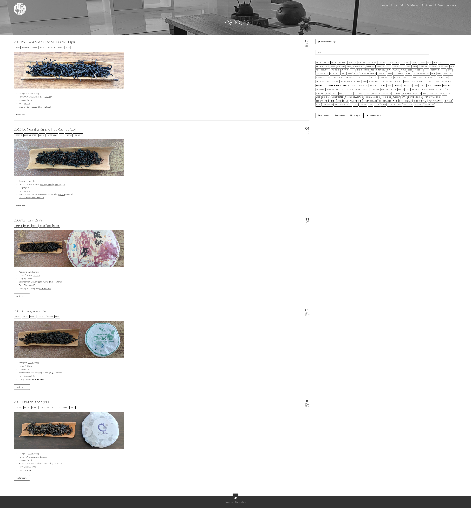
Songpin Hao (321, 101)
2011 (57, 317)
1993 (356, 105)
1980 (389, 85)
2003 (330, 78)
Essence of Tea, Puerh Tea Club (31, 197)
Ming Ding (386, 97)
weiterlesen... (21, 114)
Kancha (415, 89)
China (17, 47)
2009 (49, 226)
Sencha (335, 81)
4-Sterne (25, 47)
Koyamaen (439, 93)
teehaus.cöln (442, 89)
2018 (349, 66)
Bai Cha (393, 89)
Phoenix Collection (354, 97)
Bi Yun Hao (429, 78)
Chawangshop (385, 78)
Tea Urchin (398, 74)
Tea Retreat (439, 5)
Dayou (422, 85)
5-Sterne (18, 135)
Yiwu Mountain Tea (343, 105)
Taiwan (396, 70)
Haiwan (363, 105)
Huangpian (373, 81)
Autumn (344, 70)
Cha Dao (373, 78)
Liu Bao (429, 81)
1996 (368, 93)
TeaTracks (407, 85)
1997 (408, 89)
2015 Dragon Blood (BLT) (32, 402)
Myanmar (320, 89)
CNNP (406, 81)
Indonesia (429, 105)
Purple (61, 47)
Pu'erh (34, 47)
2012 (443, 70)
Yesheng (335, 70)
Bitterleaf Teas (53, 408)
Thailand (380, 66)
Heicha (409, 74)
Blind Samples (427, 5)
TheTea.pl (51, 47)
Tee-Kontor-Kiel (378, 70)
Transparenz (451, 5)
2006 (450, 70)
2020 (423, 62)
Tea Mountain (322, 74)
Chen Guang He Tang (388, 101)
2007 (426, 70)
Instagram (356, 115)
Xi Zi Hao (398, 81)
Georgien (419, 105)
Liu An (334, 93)
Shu (389, 70)
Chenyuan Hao (322, 66)
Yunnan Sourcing (368, 74)
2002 (365, 81)
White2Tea (335, 74)
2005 (439, 74)
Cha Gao (448, 101)
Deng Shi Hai (355, 89)
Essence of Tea (30, 135)
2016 (62, 135)
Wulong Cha (358, 66)
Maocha (432, 66)
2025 (352, 70)
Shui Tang (448, 74)
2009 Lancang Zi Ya (28, 220)
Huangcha (359, 93)
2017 (441, 62)
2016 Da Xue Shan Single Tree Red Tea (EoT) (46, 129)
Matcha (384, 89)
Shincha (449, 93)
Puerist (396, 97)
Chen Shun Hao (394, 105)
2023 (415, 66)
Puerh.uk (370, 66)
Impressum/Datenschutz (235, 502)
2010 (68, 47)
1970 (318, 97)
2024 (403, 66)
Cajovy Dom (446, 81)
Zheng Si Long (363, 70)
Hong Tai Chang (370, 101)
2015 (73, 408)
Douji (436, 81)
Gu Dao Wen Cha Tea (412, 93)
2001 (431, 93)
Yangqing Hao (387, 81)
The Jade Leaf (346, 81)
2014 (409, 66)
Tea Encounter (322, 70)
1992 (425, 93)
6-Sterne (362, 62)
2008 (350, 74)
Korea (401, 89)
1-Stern (357, 81)
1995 (339, 101)
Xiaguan (342, 93)
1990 (356, 74)
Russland (376, 93)
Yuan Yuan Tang (436, 101)
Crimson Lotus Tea (377, 85)
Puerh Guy (320, 78)
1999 (416, 85)
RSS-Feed (341, 115)
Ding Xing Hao (405, 101)
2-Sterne (41, 317)
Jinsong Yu (443, 66)
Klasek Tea (320, 85)
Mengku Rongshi (372, 97)
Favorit (406, 62)
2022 (333, 66)
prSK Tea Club (442, 78)
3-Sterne (18, 226)
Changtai (387, 93)
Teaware (394, 5)
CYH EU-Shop (374, 115)
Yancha (420, 81)
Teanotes (384, 5)
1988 (370, 105)
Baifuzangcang (415, 97)
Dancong (397, 93)
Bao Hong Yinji (420, 101)
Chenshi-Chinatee (421, 74)
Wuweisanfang (427, 89)
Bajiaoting (338, 78)
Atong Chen (327, 105)
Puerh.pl (437, 85)
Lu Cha (395, 66)
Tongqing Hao (332, 89)
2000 (414, 78)
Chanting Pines (323, 81)
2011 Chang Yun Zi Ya (30, 311)
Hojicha (325, 97)
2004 (421, 78)
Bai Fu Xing (407, 105)
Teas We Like (355, 101)
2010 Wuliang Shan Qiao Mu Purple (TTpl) (44, 42)
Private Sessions (413, 5)
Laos (413, 81)
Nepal (345, 101)
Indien (332, 101)
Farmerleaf (350, 78)
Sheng (42, 47)
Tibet (377, 105)
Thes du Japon (349, 85)
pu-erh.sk (372, 62)
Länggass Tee (337, 97)
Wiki (402, 5)
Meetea (344, 89)
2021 (389, 66)
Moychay (382, 74)
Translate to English (329, 41)
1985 (318, 105)
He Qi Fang (435, 70)
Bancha (446, 85)
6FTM (404, 97)
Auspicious (362, 85)
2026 (429, 85)
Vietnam (397, 85)
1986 (444, 97)
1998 (351, 93)
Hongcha (78, 135)
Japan (403, 70)
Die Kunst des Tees (402, 78)
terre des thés (45, 288)
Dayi (328, 93)
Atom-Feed (324, 115)
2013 (410, 70)
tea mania (375, 89)
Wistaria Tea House (432, 97)
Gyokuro (320, 93)
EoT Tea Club (51, 135)
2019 (429, 62)
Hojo (383, 105)
